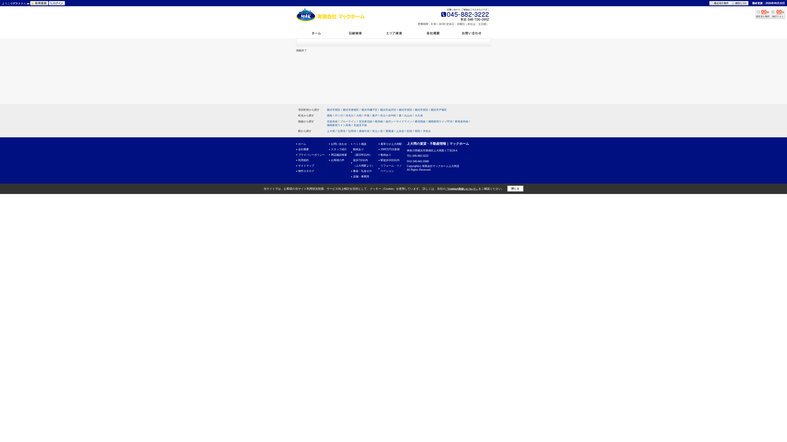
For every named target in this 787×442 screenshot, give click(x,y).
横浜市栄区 (405, 109)
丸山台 (408, 115)
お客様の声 (337, 160)
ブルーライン (348, 121)
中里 (367, 115)
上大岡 (331, 131)
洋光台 (350, 115)
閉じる (515, 188)
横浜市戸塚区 (439, 109)
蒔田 (417, 131)
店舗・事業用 (361, 176)
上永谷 (400, 131)
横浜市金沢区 (388, 109)
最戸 (375, 115)
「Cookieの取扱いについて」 (462, 188)
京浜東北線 (365, 121)
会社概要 (303, 149)
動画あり (386, 154)
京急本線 (332, 121)
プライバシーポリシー (311, 154)
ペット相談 (359, 143)
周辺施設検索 (339, 154)
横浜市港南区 (351, 109)
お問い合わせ (339, 143)
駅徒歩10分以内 (390, 160)
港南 (329, 115)
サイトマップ (306, 165)
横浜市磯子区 (370, 109)
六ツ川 (339, 115)
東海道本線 (461, 121)
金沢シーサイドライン (399, 121)
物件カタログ (306, 171)
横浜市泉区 (421, 109)
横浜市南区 (333, 109)
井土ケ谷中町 (388, 115)
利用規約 (303, 160)
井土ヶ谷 (377, 131)
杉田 (409, 131)
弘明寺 (342, 131)
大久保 (419, 115)
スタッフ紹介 (339, 149)
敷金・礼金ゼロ (362, 171)
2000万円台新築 (390, 149)
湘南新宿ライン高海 (339, 125)
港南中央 (364, 131)
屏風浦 (390, 131)
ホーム (302, 143)
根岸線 (379, 121)
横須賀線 (420, 121)
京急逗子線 (360, 125)
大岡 (359, 115)
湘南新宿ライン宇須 (440, 121)
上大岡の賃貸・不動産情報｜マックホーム (438, 143)
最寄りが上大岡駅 (391, 143)
